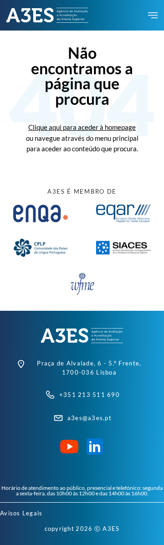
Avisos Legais (21, 513)
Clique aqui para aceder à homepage (82, 127)
